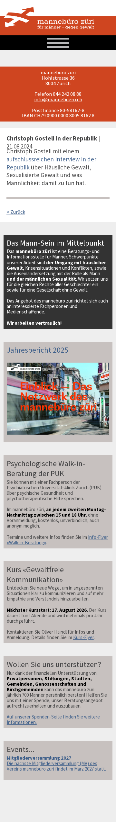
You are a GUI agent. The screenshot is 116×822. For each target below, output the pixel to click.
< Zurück (15, 212)
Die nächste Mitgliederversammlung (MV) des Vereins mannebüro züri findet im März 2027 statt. (56, 763)
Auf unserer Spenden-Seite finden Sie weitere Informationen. (53, 719)
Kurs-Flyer (83, 637)
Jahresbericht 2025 (37, 350)
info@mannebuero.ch (58, 99)
